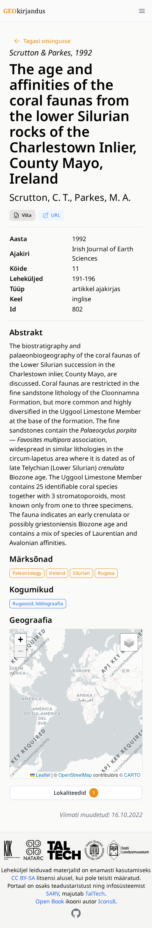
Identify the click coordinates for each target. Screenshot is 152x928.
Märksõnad (31, 559)
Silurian (81, 573)
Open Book (49, 901)
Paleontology (26, 573)
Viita (27, 215)
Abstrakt (25, 332)
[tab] (76, 793)
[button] (22, 215)
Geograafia (30, 620)
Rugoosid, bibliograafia (37, 603)
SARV (52, 893)
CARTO (132, 774)
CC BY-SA (24, 878)
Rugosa (106, 573)
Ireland (57, 573)
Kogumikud (31, 589)
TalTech (95, 893)
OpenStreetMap (75, 774)
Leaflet (42, 774)
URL (55, 215)
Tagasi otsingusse (47, 41)
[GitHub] (76, 913)
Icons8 (106, 901)
